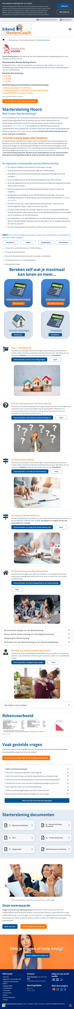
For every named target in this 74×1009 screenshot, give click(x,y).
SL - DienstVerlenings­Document (54, 825)
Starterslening (13, 40)
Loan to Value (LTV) (19, 126)
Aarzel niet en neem (40, 910)
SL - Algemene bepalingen (18, 825)
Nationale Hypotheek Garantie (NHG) (41, 150)
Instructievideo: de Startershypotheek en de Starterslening (36, 583)
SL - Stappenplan (15, 849)
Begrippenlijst (7, 986)
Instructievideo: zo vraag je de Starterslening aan (32, 527)
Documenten (63, 242)
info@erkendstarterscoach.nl (48, 20)
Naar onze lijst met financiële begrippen (37, 800)
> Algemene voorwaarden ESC (11, 979)
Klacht (5, 995)
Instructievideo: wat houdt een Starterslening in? (32, 417)
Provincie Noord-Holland (27, 40)
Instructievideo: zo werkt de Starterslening (30, 471)
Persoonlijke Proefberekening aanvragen (20, 101)
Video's (5, 1000)
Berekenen (10, 242)
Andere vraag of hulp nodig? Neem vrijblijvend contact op (26, 758)
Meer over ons (10, 926)
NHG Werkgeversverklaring (56, 849)
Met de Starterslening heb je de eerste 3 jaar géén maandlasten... (28, 256)
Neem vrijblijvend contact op (33, 926)
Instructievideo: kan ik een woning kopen (29, 359)
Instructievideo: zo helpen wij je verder (28, 662)
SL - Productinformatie (54, 838)
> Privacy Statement (8, 997)
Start (55, 359)
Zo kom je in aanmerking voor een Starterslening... (23, 248)
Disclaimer (6, 990)
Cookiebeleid (7, 988)
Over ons (6, 977)
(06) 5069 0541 (67, 20)
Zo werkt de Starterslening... (15, 252)
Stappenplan (46, 242)
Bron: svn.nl (6, 734)
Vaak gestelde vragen (13, 264)
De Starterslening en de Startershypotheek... (21, 260)
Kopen (28, 242)
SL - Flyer (12, 838)
